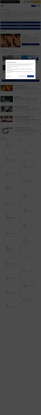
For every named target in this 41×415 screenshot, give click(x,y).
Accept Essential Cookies (22, 76)
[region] (21, 69)
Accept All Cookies (30, 76)
